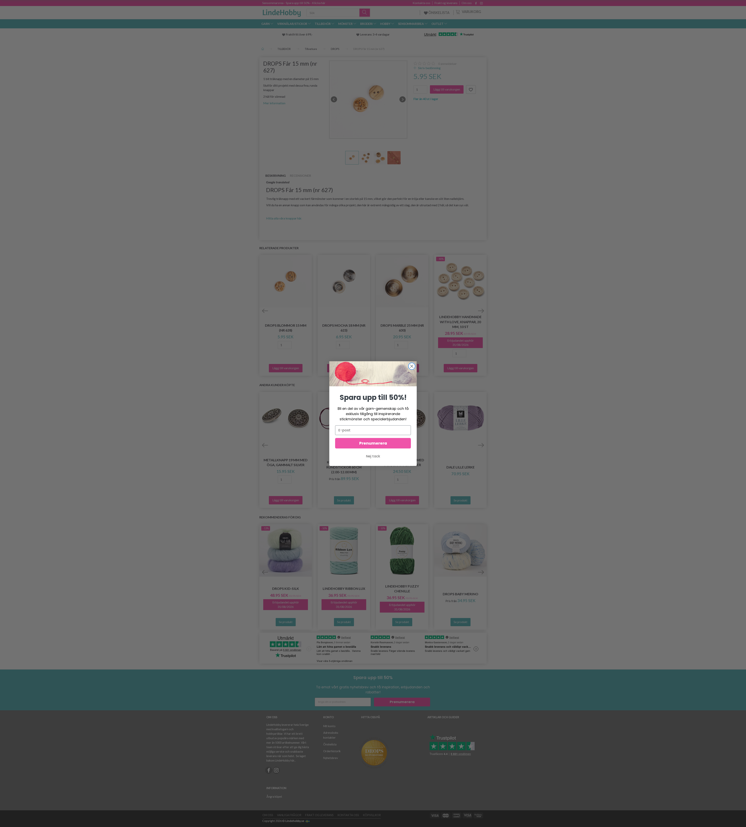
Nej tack (373, 456)
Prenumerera (373, 443)
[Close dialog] (411, 366)
